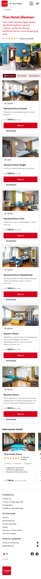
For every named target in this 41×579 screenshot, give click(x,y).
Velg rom (20, 125)
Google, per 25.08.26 (26, 38)
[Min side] (31, 3)
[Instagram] (37, 554)
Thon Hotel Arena (13, 454)
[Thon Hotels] (5, 4)
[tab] (9, 76)
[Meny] (37, 3)
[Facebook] (32, 554)
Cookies (5, 559)
